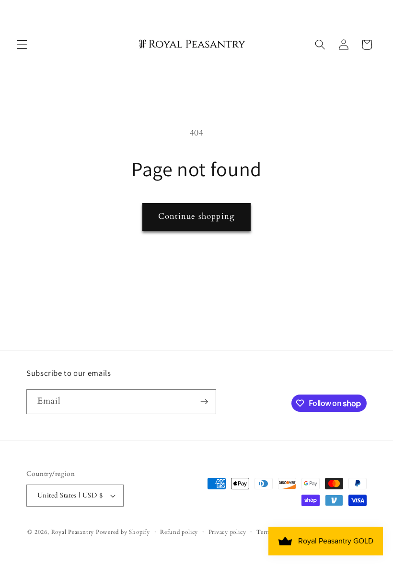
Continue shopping (196, 216)
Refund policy (179, 532)
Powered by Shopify (123, 532)
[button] (22, 44)
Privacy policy (227, 532)
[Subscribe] (204, 401)
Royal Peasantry (72, 532)
